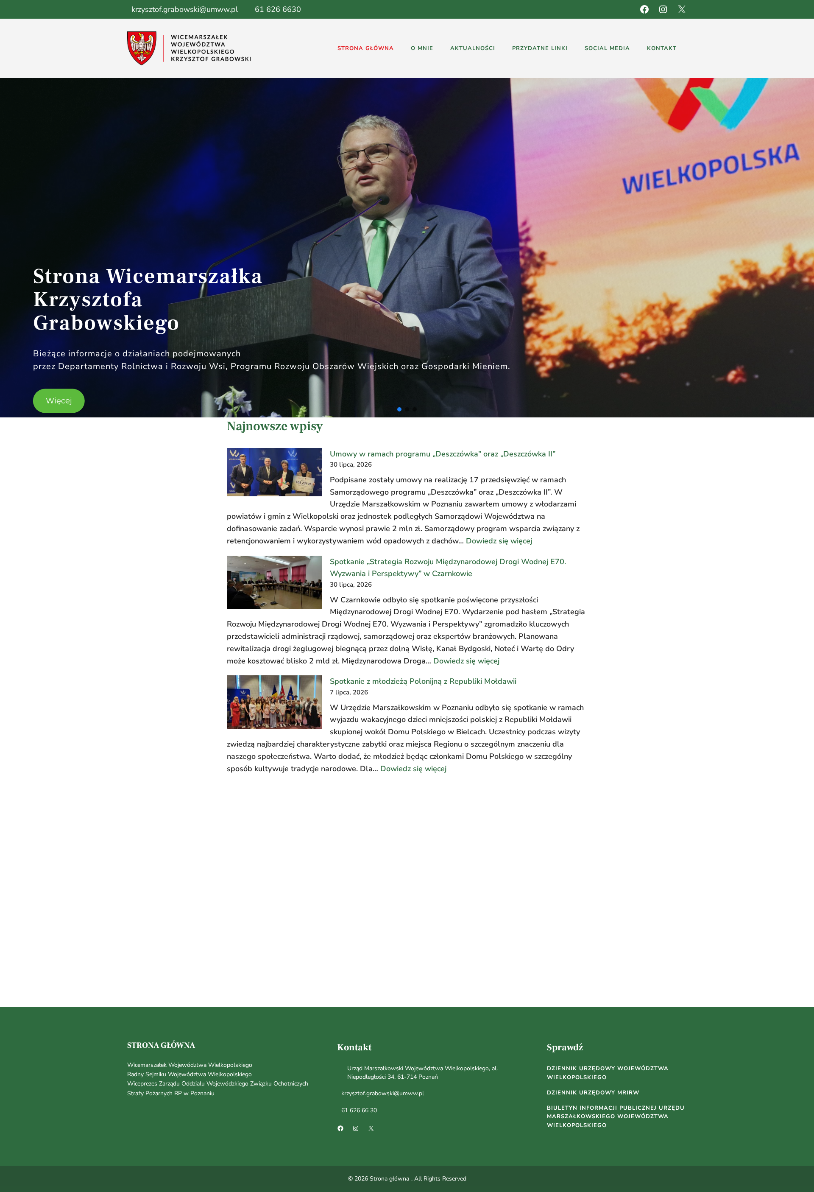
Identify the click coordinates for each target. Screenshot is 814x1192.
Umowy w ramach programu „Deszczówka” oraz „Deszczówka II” (442, 454)
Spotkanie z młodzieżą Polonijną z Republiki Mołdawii (423, 681)
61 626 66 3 (357, 1110)
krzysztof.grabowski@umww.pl (184, 9)
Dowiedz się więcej (499, 541)
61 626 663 (275, 9)
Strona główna (161, 1045)
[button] (399, 409)
